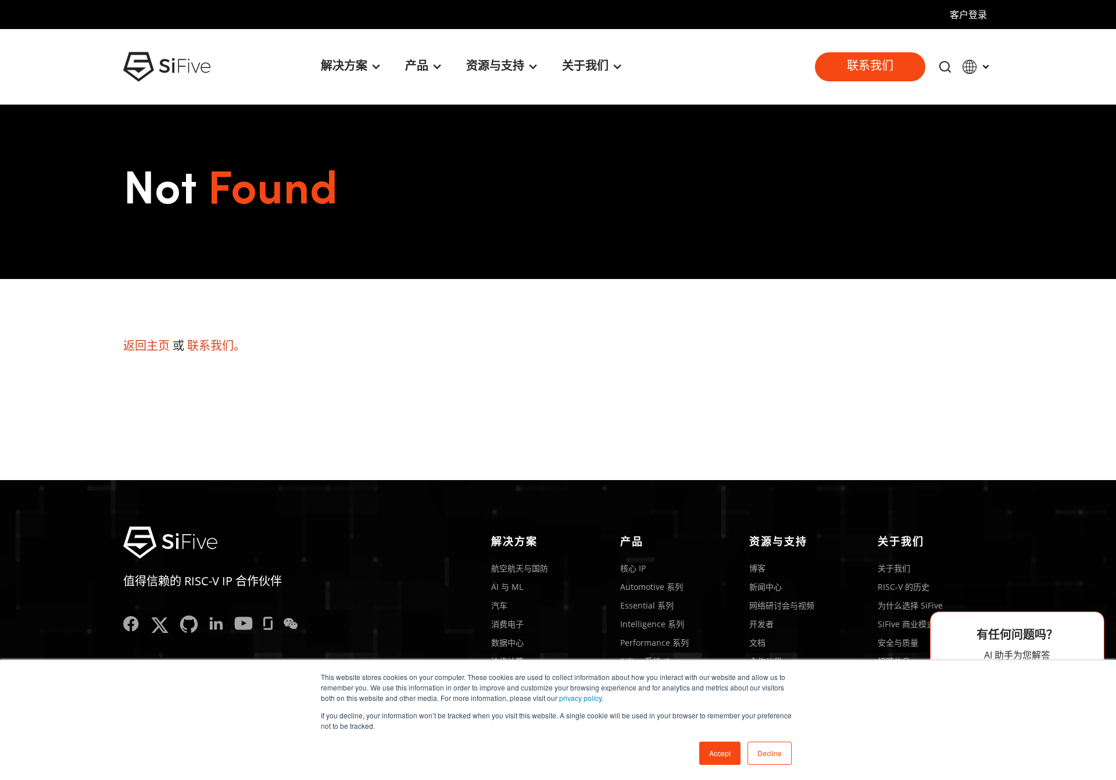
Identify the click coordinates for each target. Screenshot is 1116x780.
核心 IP (633, 568)
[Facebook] (131, 625)
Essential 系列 (647, 605)
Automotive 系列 (651, 586)
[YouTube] (243, 625)
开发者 (761, 623)
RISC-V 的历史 (903, 586)
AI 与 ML (507, 586)
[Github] (189, 625)
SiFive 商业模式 (906, 623)
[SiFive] (166, 67)
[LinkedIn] (216, 625)
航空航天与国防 (519, 568)
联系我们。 (216, 345)
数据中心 (507, 642)
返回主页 (146, 345)
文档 (757, 642)
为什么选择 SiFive (910, 605)
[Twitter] (159, 625)
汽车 (499, 605)
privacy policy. (581, 698)
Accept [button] (720, 753)
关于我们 (894, 568)
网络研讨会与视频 (781, 605)
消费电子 (507, 623)
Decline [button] (769, 753)
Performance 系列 (654, 642)
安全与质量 (898, 642)
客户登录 (968, 14)
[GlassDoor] (268, 625)
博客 (757, 568)
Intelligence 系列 (652, 623)
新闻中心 (765, 586)
